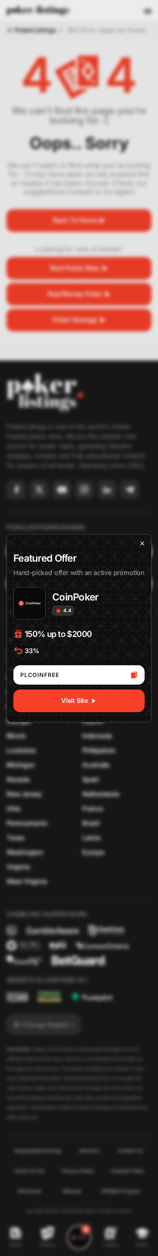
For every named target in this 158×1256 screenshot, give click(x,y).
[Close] (142, 543)
